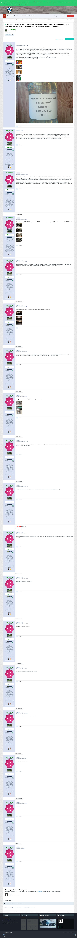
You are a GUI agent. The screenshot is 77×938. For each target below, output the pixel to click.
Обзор (10, 15)
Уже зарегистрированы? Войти (59, 16)
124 (13, 64)
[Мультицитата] (17, 126)
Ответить (69, 39)
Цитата (20, 126)
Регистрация (70, 16)
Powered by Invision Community (68, 932)
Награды (32, 15)
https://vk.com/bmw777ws (11, 4)
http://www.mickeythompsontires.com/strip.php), (29, 51)
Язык (5, 936)
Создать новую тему (59, 39)
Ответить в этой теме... (15, 894)
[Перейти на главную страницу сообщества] (4, 16)
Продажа (17, 30)
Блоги (16, 15)
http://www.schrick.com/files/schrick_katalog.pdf (29, 55)
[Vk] (62, 927)
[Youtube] (59, 927)
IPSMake (11, 932)
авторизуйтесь (39, 891)
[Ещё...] (18, 44)
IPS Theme (6, 932)
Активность (24, 15)
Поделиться (8, 32)
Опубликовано (22, 45)
